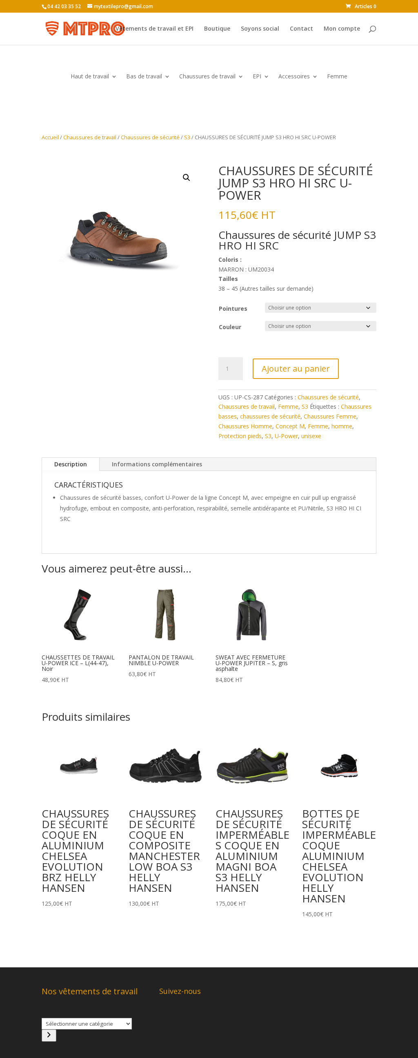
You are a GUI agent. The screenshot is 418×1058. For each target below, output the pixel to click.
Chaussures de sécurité (150, 137)
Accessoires (294, 77)
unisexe (311, 436)
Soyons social (260, 29)
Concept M (290, 426)
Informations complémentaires (157, 464)
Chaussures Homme (245, 426)
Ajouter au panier (296, 368)
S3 (187, 137)
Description (70, 464)
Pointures (233, 308)
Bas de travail (144, 77)
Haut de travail (90, 77)
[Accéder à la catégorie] (49, 1035)
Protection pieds (240, 436)
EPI (257, 77)
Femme (337, 77)
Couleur (230, 327)
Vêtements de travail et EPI (154, 29)
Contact (301, 29)
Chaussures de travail (207, 77)
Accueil (50, 137)
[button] (186, 177)
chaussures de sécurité (270, 416)
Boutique (217, 29)
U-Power (286, 436)
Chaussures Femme (330, 416)
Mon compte (342, 29)
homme (341, 426)
